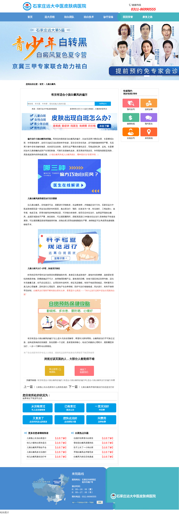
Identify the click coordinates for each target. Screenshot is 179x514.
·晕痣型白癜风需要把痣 (83, 443)
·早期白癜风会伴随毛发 (83, 452)
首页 (41, 84)
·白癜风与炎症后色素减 (83, 457)
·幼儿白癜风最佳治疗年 (36, 457)
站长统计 (4, 512)
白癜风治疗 (36, 268)
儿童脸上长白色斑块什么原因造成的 (51, 387)
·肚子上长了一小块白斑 (83, 447)
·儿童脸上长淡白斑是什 (36, 438)
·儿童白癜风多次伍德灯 (36, 452)
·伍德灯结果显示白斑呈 (83, 438)
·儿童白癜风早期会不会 (36, 447)
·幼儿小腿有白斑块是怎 (36, 443)
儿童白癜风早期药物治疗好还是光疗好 (97, 387)
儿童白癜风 (51, 84)
